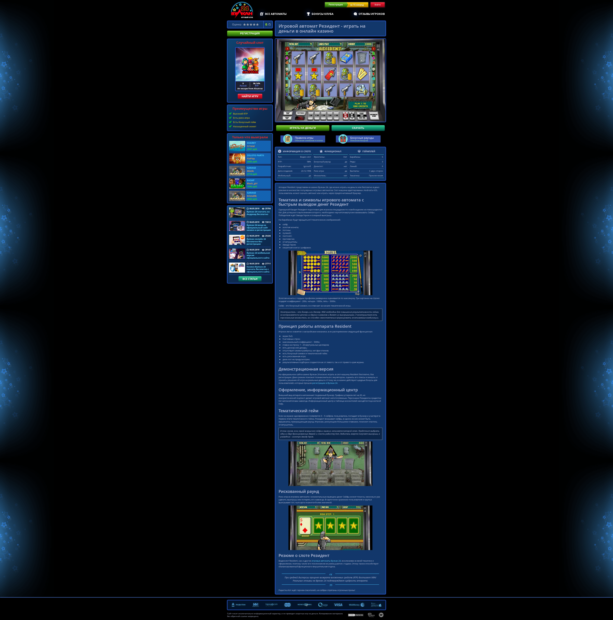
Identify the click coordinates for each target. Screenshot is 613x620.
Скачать (358, 128)
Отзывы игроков (372, 14)
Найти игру (250, 96)
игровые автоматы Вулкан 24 (326, 560)
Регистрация (250, 33)
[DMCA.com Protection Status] (356, 614)
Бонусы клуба (322, 14)
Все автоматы (276, 14)
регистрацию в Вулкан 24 (324, 383)
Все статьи (249, 279)
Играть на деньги (303, 128)
